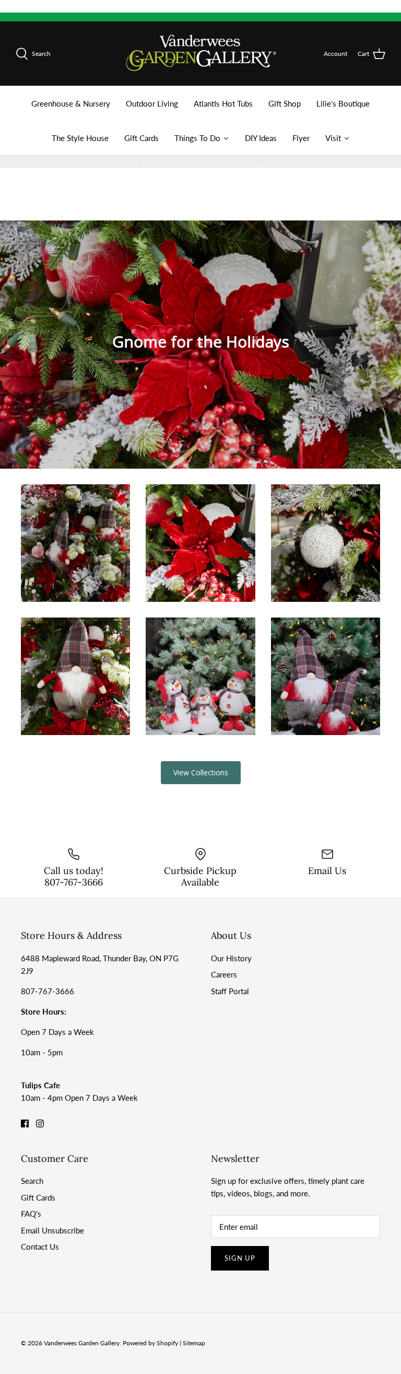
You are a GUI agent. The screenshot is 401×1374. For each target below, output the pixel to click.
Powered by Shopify (150, 1343)
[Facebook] (25, 1123)
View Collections (200, 772)
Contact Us (40, 1246)
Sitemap (194, 1343)
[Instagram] (40, 1123)
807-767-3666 (47, 991)
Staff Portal (230, 991)
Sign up (240, 1258)
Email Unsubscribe (52, 1230)
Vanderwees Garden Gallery (82, 1343)
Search (32, 1180)
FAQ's (31, 1213)
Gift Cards (38, 1197)
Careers (224, 974)
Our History (231, 958)
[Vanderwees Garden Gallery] (201, 53)
